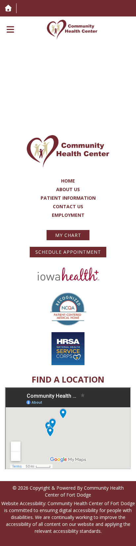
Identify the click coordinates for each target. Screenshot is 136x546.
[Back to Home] (72, 30)
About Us (68, 189)
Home (68, 181)
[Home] (8, 8)
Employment (68, 215)
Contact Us (68, 206)
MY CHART (68, 235)
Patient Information (68, 198)
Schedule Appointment (68, 252)
